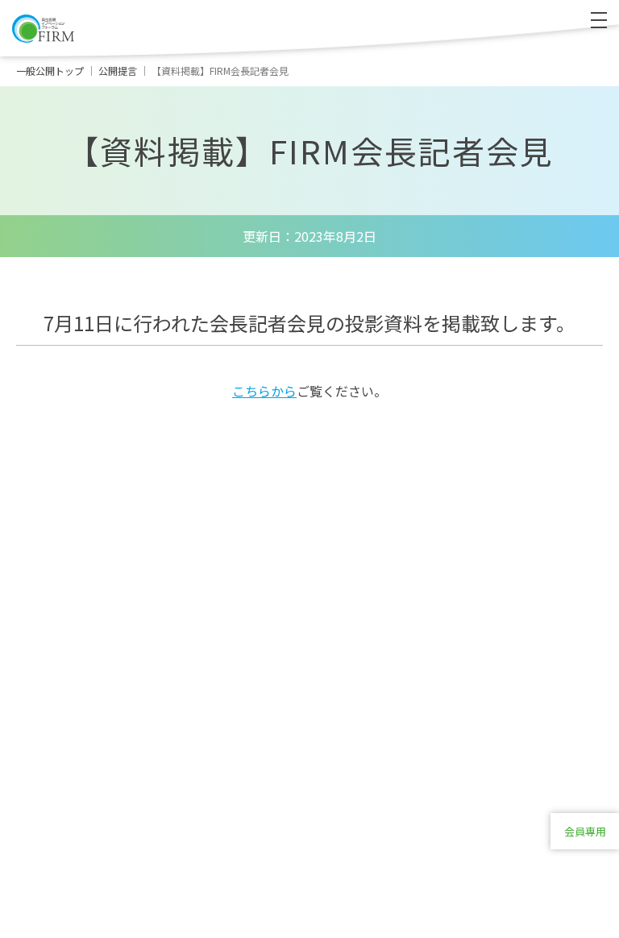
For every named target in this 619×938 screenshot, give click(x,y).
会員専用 (585, 831)
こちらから (264, 391)
